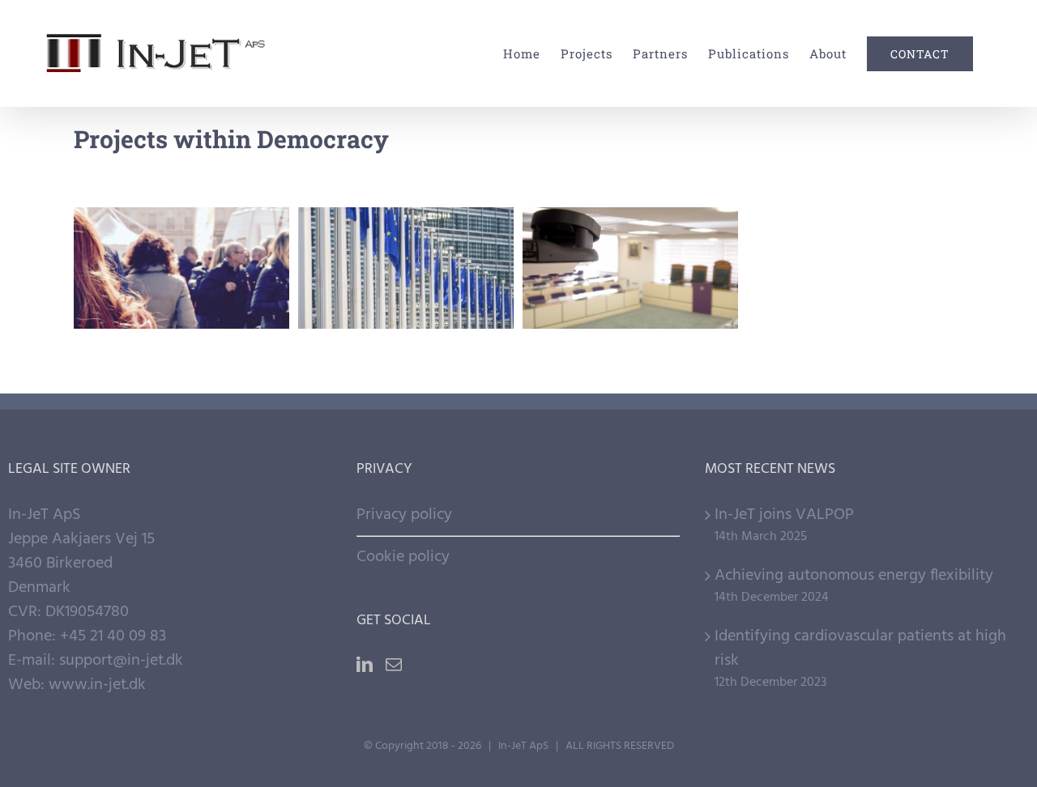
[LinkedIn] (364, 665)
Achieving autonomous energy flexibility (854, 576)
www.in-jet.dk (97, 685)
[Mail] (394, 665)
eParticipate (630, 239)
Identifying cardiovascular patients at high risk (860, 648)
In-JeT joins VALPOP (784, 515)
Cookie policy (403, 557)
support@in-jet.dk (121, 661)
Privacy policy (404, 515)
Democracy (181, 308)
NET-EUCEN (406, 239)
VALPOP (181, 239)
